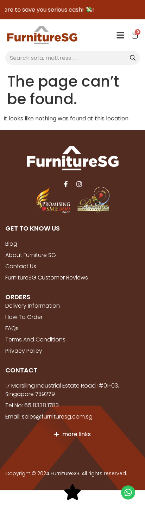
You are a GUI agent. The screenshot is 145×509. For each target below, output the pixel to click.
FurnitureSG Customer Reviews (46, 278)
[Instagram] (79, 184)
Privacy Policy (23, 351)
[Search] (133, 58)
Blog (11, 244)
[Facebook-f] (66, 184)
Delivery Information (32, 306)
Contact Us (20, 266)
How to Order (24, 317)
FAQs (12, 328)
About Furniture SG (30, 255)
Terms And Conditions (35, 339)
